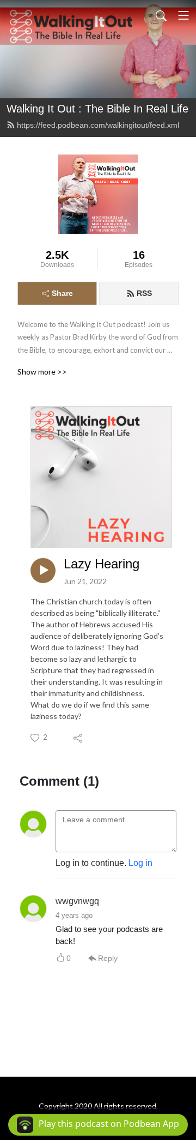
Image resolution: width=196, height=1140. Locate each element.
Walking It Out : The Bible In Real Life (97, 109)
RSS (144, 293)
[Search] (161, 15)
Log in (140, 863)
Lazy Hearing (101, 563)
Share (62, 293)
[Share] (78, 738)
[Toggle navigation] (183, 15)
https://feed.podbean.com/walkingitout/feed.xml (98, 125)
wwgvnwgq (77, 901)
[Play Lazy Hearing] (43, 570)
